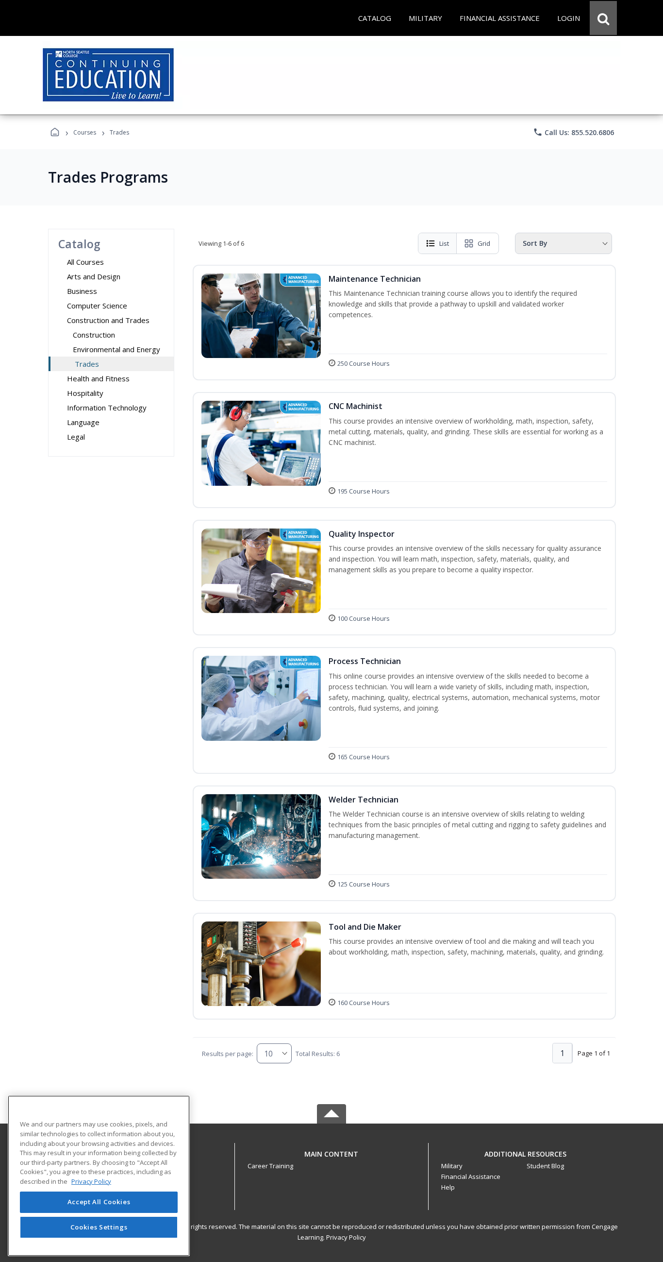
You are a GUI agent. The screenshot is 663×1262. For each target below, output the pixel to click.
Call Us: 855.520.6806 (573, 132)
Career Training (270, 1165)
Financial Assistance (470, 1176)
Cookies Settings (99, 1227)
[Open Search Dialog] (603, 18)
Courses (84, 132)
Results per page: (227, 1053)
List (444, 243)
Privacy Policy (346, 1237)
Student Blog (545, 1165)
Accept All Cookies (99, 1202)
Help (448, 1187)
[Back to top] (331, 1159)
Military (452, 1165)
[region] (99, 1175)
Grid (484, 243)
